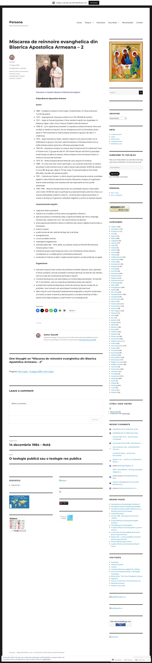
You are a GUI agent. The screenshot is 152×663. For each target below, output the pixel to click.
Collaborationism (117, 257)
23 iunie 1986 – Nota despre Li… (131, 443)
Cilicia (18, 74)
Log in (113, 137)
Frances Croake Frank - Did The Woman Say (126, 581)
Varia (113, 390)
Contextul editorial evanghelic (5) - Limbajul (125, 569)
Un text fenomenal (117, 514)
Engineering (115, 278)
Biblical (113, 238)
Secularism (115, 371)
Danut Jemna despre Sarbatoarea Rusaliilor (126, 507)
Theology (114, 385)
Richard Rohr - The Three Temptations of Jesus (126, 576)
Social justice (115, 376)
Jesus (113, 318)
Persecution (115, 339)
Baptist (113, 236)
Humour (114, 308)
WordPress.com (116, 144)
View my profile (115, 412)
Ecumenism (115, 273)
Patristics (114, 334)
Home (79, 22)
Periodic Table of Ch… (120, 437)
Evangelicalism (14, 68)
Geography (115, 297)
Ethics (113, 285)
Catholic (114, 243)
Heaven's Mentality (119, 482)
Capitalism (114, 241)
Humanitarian (115, 306)
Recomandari (127, 22)
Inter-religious (116, 311)
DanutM (12, 62)
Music (113, 329)
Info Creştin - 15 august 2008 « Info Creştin (36, 371)
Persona (16, 22)
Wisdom (114, 392)
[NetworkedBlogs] (120, 621)
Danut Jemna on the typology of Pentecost (125, 504)
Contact (139, 22)
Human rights (115, 304)
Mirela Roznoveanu (117, 583)
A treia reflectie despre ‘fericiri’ (121, 542)
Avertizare (101, 22)
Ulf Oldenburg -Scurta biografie (121, 525)
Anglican (114, 227)
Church (113, 252)
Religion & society (117, 362)
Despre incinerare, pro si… (128, 488)
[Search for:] (124, 92)
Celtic (113, 245)
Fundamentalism (116, 294)
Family (113, 290)
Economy (114, 271)
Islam (113, 315)
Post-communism (117, 346)
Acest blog (114, 562)
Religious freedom (117, 364)
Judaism (114, 320)
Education (114, 276)
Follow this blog (120, 624)
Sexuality (114, 374)
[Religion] (81, 480)
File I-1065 (114, 292)
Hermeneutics (116, 299)
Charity (113, 248)
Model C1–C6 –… (118, 459)
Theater (114, 383)
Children (114, 250)
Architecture (115, 231)
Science (113, 367)
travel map (126, 413)
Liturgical (114, 322)
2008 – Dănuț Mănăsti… (120, 470)
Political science (116, 341)
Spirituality (114, 378)
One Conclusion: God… (120, 447)
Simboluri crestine (117, 565)
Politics (113, 343)
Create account (116, 134)
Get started (93, 3)
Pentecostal (115, 336)
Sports (113, 381)
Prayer (113, 348)
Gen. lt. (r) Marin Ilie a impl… (130, 429)
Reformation (115, 360)
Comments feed (116, 141)
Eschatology (115, 283)
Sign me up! (114, 174)
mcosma (115, 443)
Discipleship (115, 266)
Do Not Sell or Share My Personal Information (49, 652)
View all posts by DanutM (87, 340)
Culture (113, 262)
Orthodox (23, 68)
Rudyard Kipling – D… (127, 466)
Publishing (114, 355)
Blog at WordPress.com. (25, 652)
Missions (114, 327)
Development (115, 264)
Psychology (115, 353)
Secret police (115, 369)
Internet (114, 313)
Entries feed (115, 139)
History (113, 301)
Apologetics (115, 229)
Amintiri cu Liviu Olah (118, 586)
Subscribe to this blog (122, 155)
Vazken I (19, 78)
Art (112, 234)
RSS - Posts (115, 193)
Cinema (113, 255)
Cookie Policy (46, 659)
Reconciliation (116, 357)
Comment (94, 420)
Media (113, 325)
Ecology (113, 269)
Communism (115, 259)
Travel (113, 388)
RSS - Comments (116, 195)
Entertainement (116, 280)
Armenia (12, 71)
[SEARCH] (141, 92)
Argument (114, 579)
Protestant (114, 350)
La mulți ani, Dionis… (120, 453)
